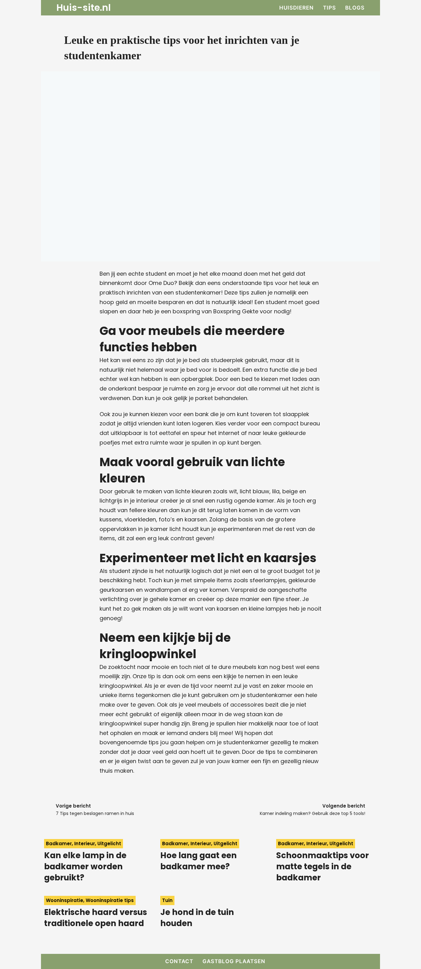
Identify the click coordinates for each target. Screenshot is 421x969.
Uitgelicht (109, 843)
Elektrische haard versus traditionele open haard (95, 918)
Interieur (84, 843)
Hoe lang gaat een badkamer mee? (198, 861)
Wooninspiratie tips (110, 900)
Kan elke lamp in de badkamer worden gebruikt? (85, 866)
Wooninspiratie (64, 900)
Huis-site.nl (83, 7)
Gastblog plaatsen (233, 961)
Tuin (167, 900)
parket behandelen (221, 398)
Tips (329, 8)
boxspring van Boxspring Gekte (215, 311)
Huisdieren (296, 8)
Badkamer (59, 843)
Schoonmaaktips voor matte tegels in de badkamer (322, 866)
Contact (179, 961)
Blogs (355, 8)
